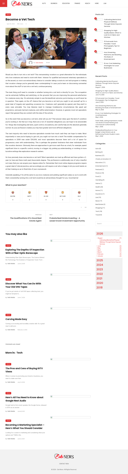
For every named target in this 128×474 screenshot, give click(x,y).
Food (97, 176)
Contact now (64, 464)
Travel (98, 215)
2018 (99, 287)
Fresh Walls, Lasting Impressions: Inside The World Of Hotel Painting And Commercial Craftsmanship (109, 123)
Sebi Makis (39, 63)
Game (98, 183)
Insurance (99, 194)
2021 (99, 278)
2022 (99, 274)
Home (97, 3)
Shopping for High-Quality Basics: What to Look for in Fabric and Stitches (112, 33)
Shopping (99, 208)
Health (87, 3)
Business (54, 3)
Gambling (99, 180)
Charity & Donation (102, 159)
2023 (99, 269)
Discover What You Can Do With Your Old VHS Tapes (23, 285)
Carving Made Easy (16, 319)
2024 (99, 265)
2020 (99, 283)
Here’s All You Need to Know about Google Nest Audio (24, 399)
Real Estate (99, 204)
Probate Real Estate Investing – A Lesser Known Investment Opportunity (67, 219)
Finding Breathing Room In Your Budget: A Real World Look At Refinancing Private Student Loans (107, 132)
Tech (8, 14)
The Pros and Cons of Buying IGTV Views (24, 370)
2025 (99, 260)
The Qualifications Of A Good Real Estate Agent (26, 219)
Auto (44, 3)
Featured (99, 169)
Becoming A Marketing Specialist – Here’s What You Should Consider (25, 426)
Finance (77, 3)
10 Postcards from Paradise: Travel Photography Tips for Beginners (112, 44)
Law (105, 3)
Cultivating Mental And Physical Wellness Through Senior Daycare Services (113, 22)
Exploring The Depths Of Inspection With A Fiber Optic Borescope (25, 251)
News (97, 201)
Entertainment (101, 166)
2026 (99, 234)
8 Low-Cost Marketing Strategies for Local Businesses (112, 65)
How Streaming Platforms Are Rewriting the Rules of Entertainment (112, 55)
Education (66, 3)
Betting (98, 152)
